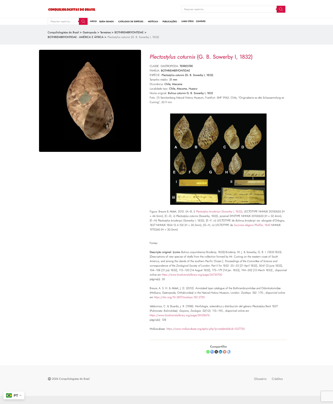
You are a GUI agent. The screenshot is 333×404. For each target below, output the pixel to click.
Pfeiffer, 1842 (252, 225)
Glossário (260, 379)
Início (93, 21)
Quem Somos (106, 21)
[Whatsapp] (208, 352)
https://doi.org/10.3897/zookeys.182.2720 (179, 297)
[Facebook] (212, 352)
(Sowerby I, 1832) (219, 211)
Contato (201, 21)
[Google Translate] (228, 352)
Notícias (153, 21)
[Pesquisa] (281, 9)
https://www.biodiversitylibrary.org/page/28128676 (180, 315)
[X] (216, 352)
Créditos (277, 379)
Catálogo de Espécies (130, 21)
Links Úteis (187, 21)
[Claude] (224, 352)
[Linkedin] (220, 352)
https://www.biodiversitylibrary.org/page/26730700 (191, 275)
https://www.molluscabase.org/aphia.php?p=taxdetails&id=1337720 (205, 329)
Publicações (170, 21)
